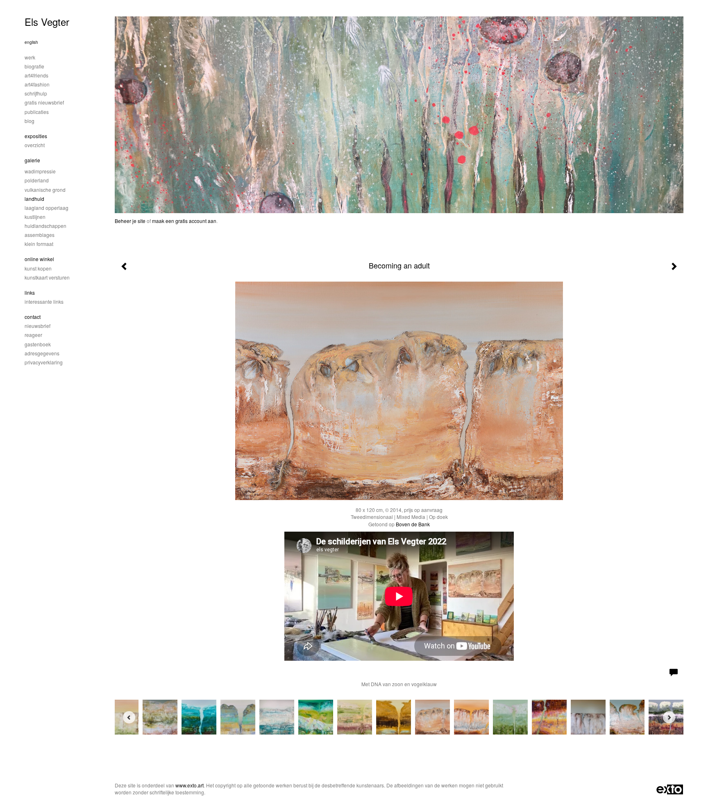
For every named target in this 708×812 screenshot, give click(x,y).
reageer (33, 334)
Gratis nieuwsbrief (44, 102)
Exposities (36, 135)
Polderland (37, 180)
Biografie (34, 66)
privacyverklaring (44, 362)
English (31, 42)
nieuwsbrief (37, 325)
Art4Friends (36, 75)
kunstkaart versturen (47, 277)
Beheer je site (130, 220)
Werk (30, 57)
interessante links (44, 301)
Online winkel (39, 258)
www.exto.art (189, 785)
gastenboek (38, 344)
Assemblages (39, 234)
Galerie (32, 160)
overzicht (35, 144)
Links (30, 292)
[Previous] (129, 717)
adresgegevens (42, 353)
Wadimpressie (40, 171)
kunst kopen (38, 268)
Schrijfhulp (36, 93)
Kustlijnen (35, 216)
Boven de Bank (413, 524)
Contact (33, 316)
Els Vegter (47, 21)
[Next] (669, 717)
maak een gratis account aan (184, 220)
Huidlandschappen (45, 225)
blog (29, 120)
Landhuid (34, 198)
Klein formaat (39, 243)
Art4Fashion (37, 84)
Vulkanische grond (45, 189)
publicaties (37, 111)
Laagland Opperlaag (46, 207)
